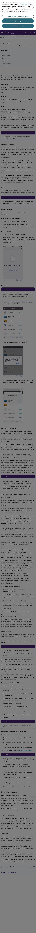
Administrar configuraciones (18, 16)
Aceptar (18, 21)
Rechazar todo (18, 26)
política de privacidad (24, 4)
